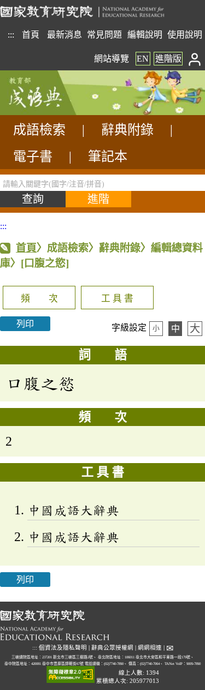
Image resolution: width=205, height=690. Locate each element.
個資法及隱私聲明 (63, 648)
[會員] (194, 58)
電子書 (32, 156)
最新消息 (64, 34)
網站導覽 (111, 58)
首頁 (30, 34)
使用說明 (184, 34)
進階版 (168, 58)
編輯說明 (144, 34)
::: (11, 34)
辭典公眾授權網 (112, 648)
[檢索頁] (54, 112)
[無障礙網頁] (70, 675)
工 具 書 (117, 298)
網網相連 (150, 648)
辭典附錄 (127, 130)
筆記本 (107, 156)
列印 (25, 323)
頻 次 (39, 298)
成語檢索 (39, 130)
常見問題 (104, 34)
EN (143, 58)
